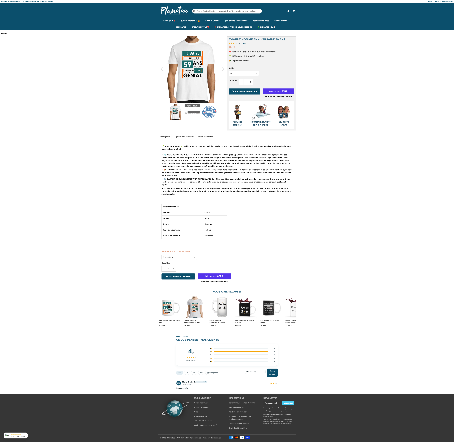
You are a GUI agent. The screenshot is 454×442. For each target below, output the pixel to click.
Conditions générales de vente (242, 403)
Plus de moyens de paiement (278, 96)
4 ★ (194, 373)
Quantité (233, 80)
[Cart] (294, 11)
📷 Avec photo (212, 373)
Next (223, 68)
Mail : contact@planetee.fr (205, 425)
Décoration (181, 27)
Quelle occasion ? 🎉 (190, 21)
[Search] (194, 11)
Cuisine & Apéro (212, 21)
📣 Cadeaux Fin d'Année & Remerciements (233, 27)
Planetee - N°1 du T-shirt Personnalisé (184, 438)
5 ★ (187, 373)
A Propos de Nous (446, 1)
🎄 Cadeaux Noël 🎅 (266, 27)
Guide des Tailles (201, 403)
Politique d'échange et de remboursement (240, 417)
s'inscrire (288, 403)
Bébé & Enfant (280, 21)
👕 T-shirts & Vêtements (236, 21)
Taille (231, 68)
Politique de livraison (238, 412)
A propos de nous (201, 407)
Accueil (4, 33)
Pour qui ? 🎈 (169, 21)
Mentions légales (236, 407)
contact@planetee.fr (284, 423)
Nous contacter (200, 416)
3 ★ (201, 373)
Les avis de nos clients (239, 423)
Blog (196, 412)
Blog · (437, 1)
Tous (179, 373)
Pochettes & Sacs (261, 21)
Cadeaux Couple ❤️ (200, 27)
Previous (161, 68)
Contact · (430, 1)
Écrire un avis (272, 372)
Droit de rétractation (238, 428)
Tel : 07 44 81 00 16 (203, 421)
